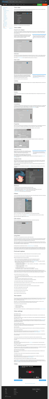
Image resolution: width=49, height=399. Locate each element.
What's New (34, 4)
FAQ (23, 4)
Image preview (17, 158)
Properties (16, 124)
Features (9, 4)
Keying (5, 14)
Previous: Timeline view (18, 380)
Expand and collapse (6, 10)
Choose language (8, 396)
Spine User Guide (5, 7)
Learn (21, 4)
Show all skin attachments (18, 329)
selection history (20, 57)
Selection (5, 11)
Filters (16, 193)
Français (44, 1)
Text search (17, 295)
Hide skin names (16, 341)
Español (41, 1)
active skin (30, 342)
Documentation (16, 392)
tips (17, 25)
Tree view (4, 8)
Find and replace (19, 251)
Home (10, 1)
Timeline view (4, 28)
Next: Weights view (42, 380)
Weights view (10, 28)
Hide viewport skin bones (18, 354)
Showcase (13, 4)
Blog (5, 391)
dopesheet (35, 331)
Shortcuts (16, 185)
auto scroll (34, 107)
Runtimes (17, 4)
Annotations (5, 15)
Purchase (44, 4)
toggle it (25, 190)
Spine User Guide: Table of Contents (30, 383)
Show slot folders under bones (19, 323)
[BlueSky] (45, 1)
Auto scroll (5, 12)
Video (16, 364)
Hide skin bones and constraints (19, 349)
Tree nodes (5, 9)
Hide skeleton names (17, 313)
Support (20, 1)
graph (39, 331)
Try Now (39, 4)
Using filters (17, 235)
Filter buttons (17, 218)
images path (42, 319)
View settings (18, 311)
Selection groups (17, 191)
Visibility (5, 13)
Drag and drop (17, 149)
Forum (17, 1)
